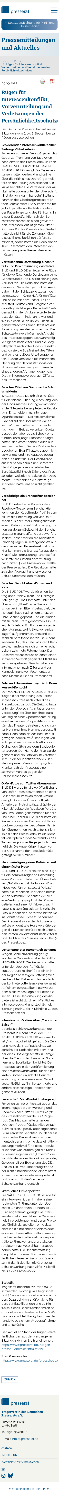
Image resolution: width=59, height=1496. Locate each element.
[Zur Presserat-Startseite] (15, 13)
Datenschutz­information (20, 1462)
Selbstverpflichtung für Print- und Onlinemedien (31, 24)
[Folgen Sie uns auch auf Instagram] (3, 1476)
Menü (54, 10)
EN (3, 1469)
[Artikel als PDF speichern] (54, 83)
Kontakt (7, 1447)
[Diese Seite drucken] (44, 83)
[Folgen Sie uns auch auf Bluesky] (10, 1476)
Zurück (9, 1379)
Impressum (9, 1455)
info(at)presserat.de (25, 1439)
